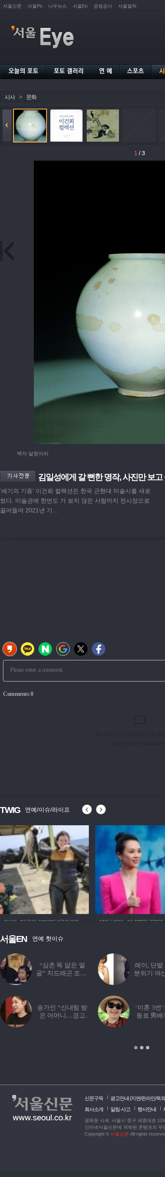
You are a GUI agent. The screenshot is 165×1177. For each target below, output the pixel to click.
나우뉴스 (57, 5)
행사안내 (147, 1109)
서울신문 (12, 5)
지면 (135, 1098)
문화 (31, 97)
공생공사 (103, 5)
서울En (80, 5)
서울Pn (35, 5)
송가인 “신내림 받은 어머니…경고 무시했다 (62, 1015)
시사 (10, 97)
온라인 (148, 1098)
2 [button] (141, 1047)
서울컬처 (127, 5)
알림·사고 (120, 1109)
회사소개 (94, 1109)
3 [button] (147, 1047)
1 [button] (136, 1047)
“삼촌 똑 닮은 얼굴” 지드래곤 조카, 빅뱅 (62, 973)
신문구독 (94, 1098)
